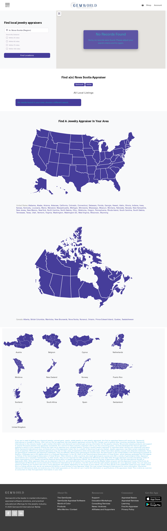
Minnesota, (84, 208)
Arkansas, (55, 205)
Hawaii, (115, 205)
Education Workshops (102, 501)
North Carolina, (53, 210)
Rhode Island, (113, 210)
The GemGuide (64, 498)
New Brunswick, (61, 319)
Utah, (34, 213)
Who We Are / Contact (67, 509)
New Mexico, (32, 210)
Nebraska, (120, 208)
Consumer (127, 492)
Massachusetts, (63, 208)
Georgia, (108, 205)
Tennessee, (21, 213)
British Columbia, (38, 319)
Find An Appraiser (130, 507)
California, (64, 205)
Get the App (151, 492)
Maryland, (52, 208)
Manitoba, (49, 319)
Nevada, (129, 208)
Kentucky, (27, 208)
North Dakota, (66, 210)
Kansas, (19, 208)
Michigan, (74, 208)
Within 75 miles (14, 45)
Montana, (112, 208)
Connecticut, (83, 205)
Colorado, (73, 205)
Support (95, 498)
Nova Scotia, (73, 319)
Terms (37, 507)
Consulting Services (101, 504)
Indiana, (135, 205)
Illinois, (128, 205)
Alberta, (26, 319)
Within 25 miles (14, 38)
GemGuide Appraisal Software (71, 501)
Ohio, (75, 210)
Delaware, (93, 205)
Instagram (14, 513)
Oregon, (91, 210)
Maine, (44, 208)
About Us (62, 492)
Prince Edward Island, (105, 319)
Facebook (8, 513)
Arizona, (47, 205)
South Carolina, (126, 210)
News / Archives (99, 507)
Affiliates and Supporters (103, 509)
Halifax (89, 84)
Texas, (29, 213)
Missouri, (103, 208)
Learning (126, 504)
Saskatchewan (128, 319)
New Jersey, (21, 210)
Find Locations (33, 55)
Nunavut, (84, 319)
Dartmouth (79, 84)
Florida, (101, 205)
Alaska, (40, 205)
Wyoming (104, 213)
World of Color (64, 504)
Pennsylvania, (101, 210)
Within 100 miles (14, 49)
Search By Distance (12, 34)
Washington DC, (71, 213)
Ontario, (91, 319)
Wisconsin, (95, 213)
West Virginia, (84, 213)
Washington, (58, 213)
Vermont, (41, 213)
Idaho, (122, 205)
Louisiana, (36, 208)
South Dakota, (139, 210)
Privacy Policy (128, 509)
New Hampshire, (139, 208)
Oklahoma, (82, 210)
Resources (97, 492)
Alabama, (32, 205)
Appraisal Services (130, 501)
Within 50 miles (14, 41)
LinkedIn (21, 513)
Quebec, (118, 319)
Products (61, 507)
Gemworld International (83, 5)
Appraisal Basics (129, 498)
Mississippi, (94, 208)
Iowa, (141, 205)
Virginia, (49, 213)
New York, (43, 210)
